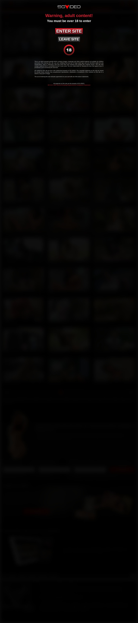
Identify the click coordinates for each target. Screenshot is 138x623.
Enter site (69, 31)
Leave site (69, 39)
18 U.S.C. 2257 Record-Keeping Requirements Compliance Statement (69, 85)
